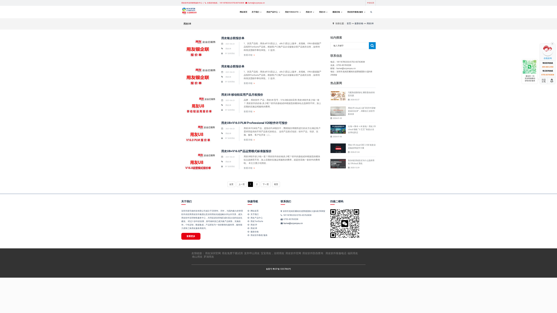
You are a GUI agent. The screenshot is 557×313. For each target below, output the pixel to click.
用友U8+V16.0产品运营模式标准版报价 (246, 151)
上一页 (242, 184)
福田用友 (353, 253)
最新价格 (336, 12)
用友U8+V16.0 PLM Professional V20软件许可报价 (254, 123)
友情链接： (198, 253)
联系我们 (286, 201)
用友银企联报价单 (232, 38)
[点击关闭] (552, 43)
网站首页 (243, 12)
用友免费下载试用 (232, 253)
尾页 (276, 184)
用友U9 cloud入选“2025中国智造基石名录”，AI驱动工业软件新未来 (362, 111)
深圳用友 (231, 53)
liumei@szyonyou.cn (293, 223)
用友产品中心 (272, 12)
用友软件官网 (293, 253)
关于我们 (255, 12)
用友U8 (322, 12)
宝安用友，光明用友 (272, 253)
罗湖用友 (209, 256)
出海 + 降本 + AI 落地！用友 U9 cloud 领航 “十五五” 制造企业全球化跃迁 (362, 129)
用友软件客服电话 (335, 253)
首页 (349, 23)
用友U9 (309, 12)
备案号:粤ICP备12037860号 (278, 269)
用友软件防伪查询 (312, 253)
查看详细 (248, 55)
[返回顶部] (552, 80)
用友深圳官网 (213, 253)
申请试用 (370, 3)
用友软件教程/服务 (355, 12)
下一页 (266, 184)
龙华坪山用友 (252, 253)
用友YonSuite (292, 12)
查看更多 (191, 236)
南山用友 (197, 256)
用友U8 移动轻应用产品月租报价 (242, 94)
